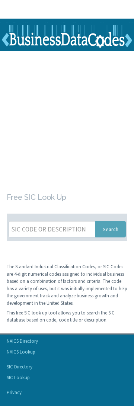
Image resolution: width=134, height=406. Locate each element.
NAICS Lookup (21, 352)
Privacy (14, 392)
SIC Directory (19, 367)
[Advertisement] (67, 120)
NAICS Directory (22, 341)
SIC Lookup (18, 377)
